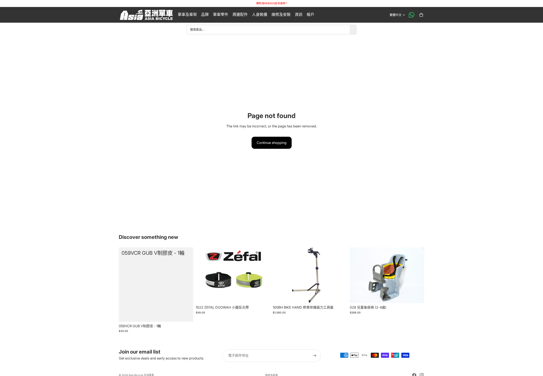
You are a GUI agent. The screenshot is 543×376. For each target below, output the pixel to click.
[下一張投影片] (264, 275)
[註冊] (314, 355)
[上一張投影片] (202, 275)
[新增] (186, 315)
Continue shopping (272, 143)
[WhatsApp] (411, 14)
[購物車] (421, 14)
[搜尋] (353, 29)
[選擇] (263, 296)
